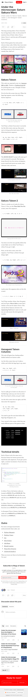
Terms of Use (21, 581)
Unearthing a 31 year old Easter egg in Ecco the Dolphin (9, 661)
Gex (5, 538)
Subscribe (19, 2)
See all (4, 670)
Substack (8, 695)
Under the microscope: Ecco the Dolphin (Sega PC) (10, 658)
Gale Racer (7, 543)
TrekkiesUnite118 (20, 85)
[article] (14, 635)
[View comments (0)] (8, 27)
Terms (14, 689)
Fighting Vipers (8, 535)
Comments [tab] (5, 606)
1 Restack (12, 590)
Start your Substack (10, 692)
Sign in (24, 2)
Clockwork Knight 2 (10, 552)
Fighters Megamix (9, 532)
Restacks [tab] (11, 606)
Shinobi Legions (8, 546)
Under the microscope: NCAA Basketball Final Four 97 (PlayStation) (10, 645)
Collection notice (20, 689)
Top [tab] (3, 626)
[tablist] (8, 606)
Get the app (20, 692)
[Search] (25, 626)
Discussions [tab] (13, 626)
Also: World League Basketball (9, 649)
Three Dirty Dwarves (10, 549)
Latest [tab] (7, 626)
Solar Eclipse (8, 541)
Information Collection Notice (17, 582)
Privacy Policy (14, 584)
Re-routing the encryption (8, 636)
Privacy (11, 689)
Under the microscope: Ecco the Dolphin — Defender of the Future (8, 632)
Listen (24, 23)
